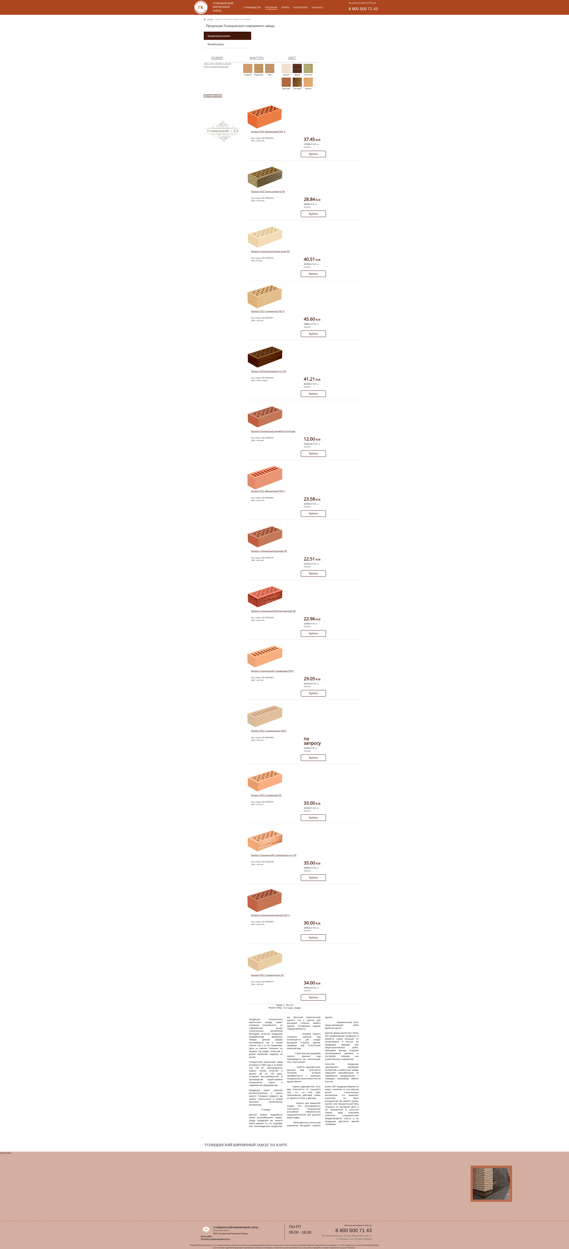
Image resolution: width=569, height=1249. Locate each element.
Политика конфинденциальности (215, 1239)
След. (290, 1008)
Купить (313, 153)
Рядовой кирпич (216, 44)
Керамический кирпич (219, 36)
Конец (297, 1008)
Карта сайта (206, 1236)
